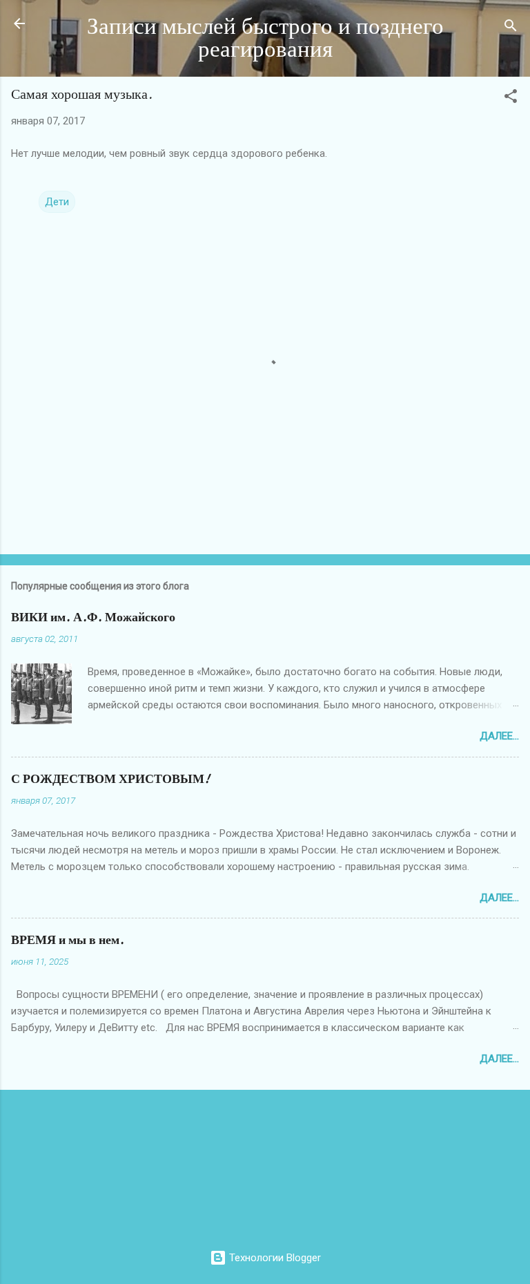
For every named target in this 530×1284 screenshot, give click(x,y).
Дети (57, 202)
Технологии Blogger (273, 1258)
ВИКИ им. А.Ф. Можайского (93, 617)
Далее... (499, 736)
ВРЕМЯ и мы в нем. (67, 940)
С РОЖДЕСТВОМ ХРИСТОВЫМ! (110, 779)
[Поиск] (510, 28)
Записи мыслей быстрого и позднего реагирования (265, 38)
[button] (510, 98)
